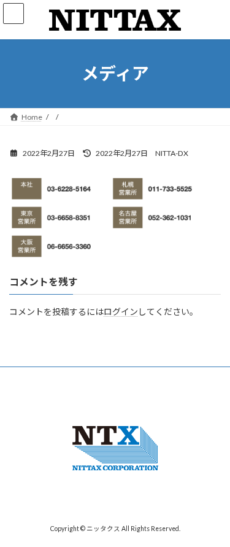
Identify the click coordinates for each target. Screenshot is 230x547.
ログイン (121, 311)
